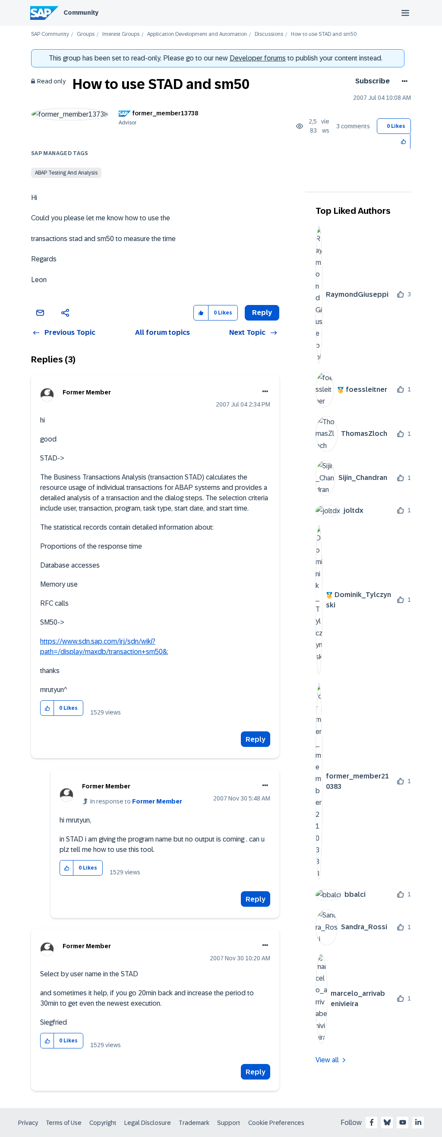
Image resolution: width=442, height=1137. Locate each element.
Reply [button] (262, 312)
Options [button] (402, 81)
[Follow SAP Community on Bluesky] (387, 1122)
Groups (86, 34)
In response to (136, 801)
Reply (255, 739)
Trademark (194, 1122)
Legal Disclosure (147, 1122)
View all (327, 1060)
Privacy (28, 1122)
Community (80, 12)
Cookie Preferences (276, 1122)
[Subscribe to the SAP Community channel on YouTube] (402, 1122)
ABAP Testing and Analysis (66, 173)
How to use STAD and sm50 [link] (324, 34)
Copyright (103, 1122)
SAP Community (50, 34)
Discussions (269, 34)
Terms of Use (64, 1122)
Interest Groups (120, 34)
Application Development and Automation (197, 34)
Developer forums (258, 58)
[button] (403, 141)
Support (228, 1122)
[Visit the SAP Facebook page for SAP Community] (371, 1122)
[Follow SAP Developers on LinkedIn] (418, 1122)
